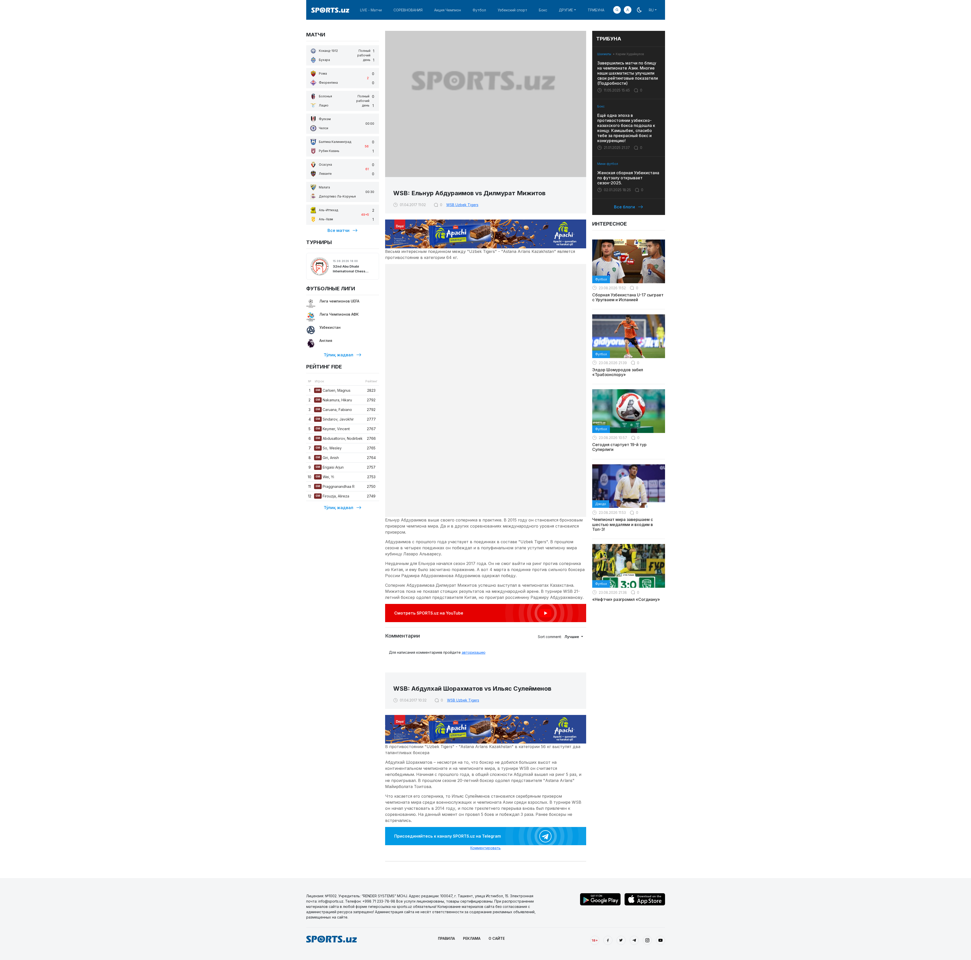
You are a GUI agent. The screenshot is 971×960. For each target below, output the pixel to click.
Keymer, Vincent (333, 429)
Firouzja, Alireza (332, 496)
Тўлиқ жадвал (338, 354)
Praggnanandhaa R (335, 486)
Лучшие (572, 637)
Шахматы (604, 54)
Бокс (543, 10)
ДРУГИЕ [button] (566, 10)
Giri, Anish (327, 457)
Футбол (479, 10)
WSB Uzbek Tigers (462, 205)
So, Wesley (329, 448)
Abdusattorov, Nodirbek (339, 438)
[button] (627, 10)
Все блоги (624, 206)
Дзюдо (600, 504)
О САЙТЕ (497, 938)
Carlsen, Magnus (333, 390)
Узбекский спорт (512, 10)
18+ (595, 940)
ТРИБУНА (596, 10)
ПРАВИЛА (446, 938)
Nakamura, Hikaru (334, 400)
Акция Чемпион (447, 10)
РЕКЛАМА (471, 938)
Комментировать (485, 848)
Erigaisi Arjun (330, 467)
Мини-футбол (607, 164)
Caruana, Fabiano (334, 409)
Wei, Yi (325, 477)
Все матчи (338, 230)
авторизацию (474, 652)
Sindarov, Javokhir (335, 419)
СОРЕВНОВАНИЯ (408, 10)
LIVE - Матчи (371, 10)
